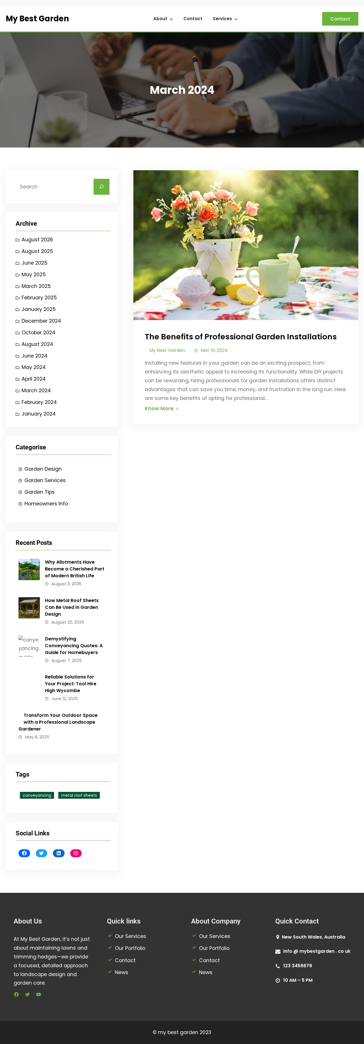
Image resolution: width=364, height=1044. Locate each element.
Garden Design (43, 469)
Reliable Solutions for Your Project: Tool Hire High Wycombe (70, 684)
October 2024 (38, 332)
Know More (159, 408)
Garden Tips (39, 492)
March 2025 (36, 286)
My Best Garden (37, 18)
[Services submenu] (236, 19)
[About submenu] (171, 19)
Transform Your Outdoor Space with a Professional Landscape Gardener (58, 722)
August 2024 (37, 344)
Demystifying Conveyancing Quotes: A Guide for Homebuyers (74, 646)
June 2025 (34, 263)
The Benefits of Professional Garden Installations (241, 336)
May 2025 (34, 274)
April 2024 (34, 378)
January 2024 (39, 413)
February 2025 (39, 297)
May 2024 (34, 367)
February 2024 (39, 402)
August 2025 (37, 251)
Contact (192, 19)
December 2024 (41, 320)
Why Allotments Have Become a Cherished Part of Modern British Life (74, 569)
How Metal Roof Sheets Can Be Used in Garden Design (72, 607)
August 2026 (37, 239)
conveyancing (37, 795)
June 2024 (34, 355)
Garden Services (45, 480)
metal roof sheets (79, 795)
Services (222, 19)
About (160, 19)
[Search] (101, 187)
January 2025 (39, 309)
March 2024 (36, 390)
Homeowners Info (46, 503)
